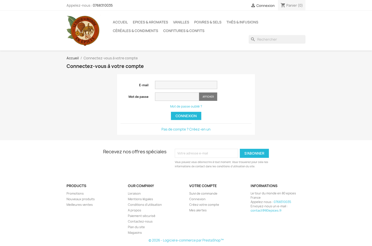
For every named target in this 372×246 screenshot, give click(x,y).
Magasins (135, 233)
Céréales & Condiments (135, 30)
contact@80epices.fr (266, 210)
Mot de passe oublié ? (186, 106)
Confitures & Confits (184, 30)
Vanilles (181, 22)
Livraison (134, 193)
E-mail (144, 85)
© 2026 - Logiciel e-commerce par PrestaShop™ (186, 240)
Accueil (120, 22)
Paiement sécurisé (141, 216)
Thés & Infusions (242, 22)
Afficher (208, 96)
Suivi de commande (203, 193)
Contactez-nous (140, 221)
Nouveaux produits (81, 199)
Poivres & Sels (208, 22)
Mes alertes (198, 210)
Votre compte (203, 185)
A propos (134, 210)
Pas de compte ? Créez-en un (186, 129)
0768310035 (103, 5)
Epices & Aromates (150, 22)
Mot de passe (139, 97)
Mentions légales (140, 199)
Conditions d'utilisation (145, 205)
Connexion (186, 116)
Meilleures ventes (80, 205)
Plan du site (136, 227)
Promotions (75, 193)
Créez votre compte (204, 205)
